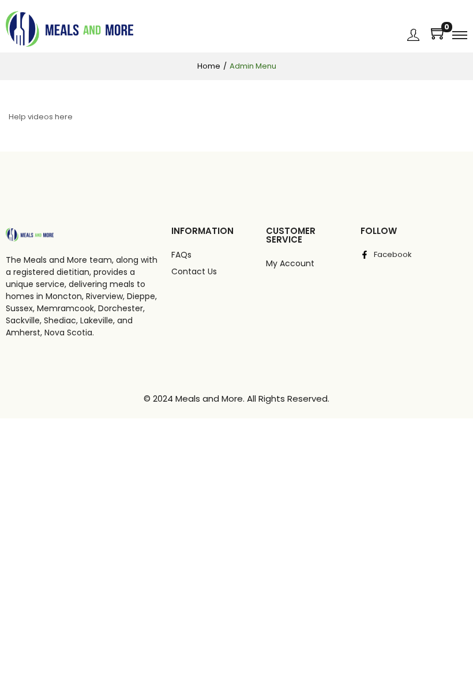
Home (208, 66)
